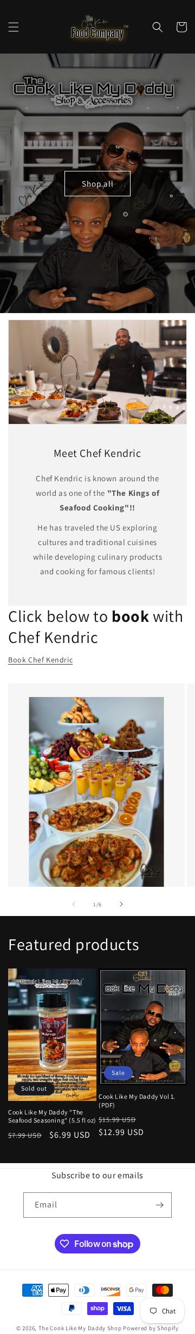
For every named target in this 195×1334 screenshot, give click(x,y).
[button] (13, 27)
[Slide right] (121, 904)
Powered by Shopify (151, 1328)
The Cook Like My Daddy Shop (80, 1328)
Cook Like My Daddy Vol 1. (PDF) (137, 1100)
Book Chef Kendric (40, 660)
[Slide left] (74, 904)
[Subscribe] (159, 1205)
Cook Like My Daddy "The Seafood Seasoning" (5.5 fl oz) (52, 1116)
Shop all (98, 183)
